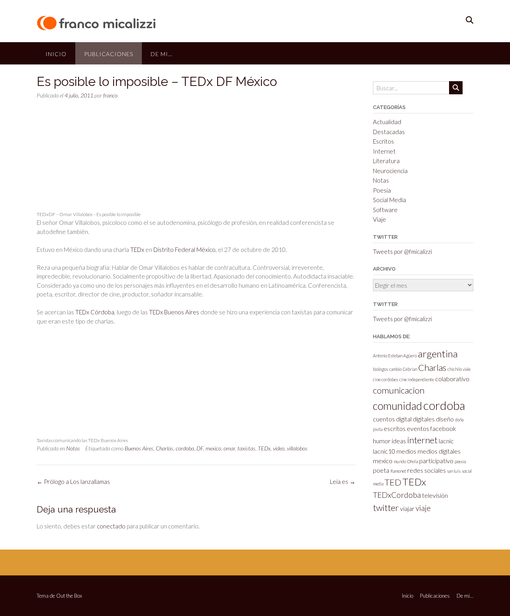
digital (404, 419)
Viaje (379, 219)
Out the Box (69, 596)
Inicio (56, 54)
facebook (443, 428)
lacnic (446, 440)
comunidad (397, 406)
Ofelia (412, 461)
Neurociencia (390, 170)
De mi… (162, 54)
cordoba (185, 448)
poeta (381, 470)
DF (199, 448)
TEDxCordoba (397, 494)
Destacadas (389, 131)
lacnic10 (384, 451)
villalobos (297, 448)
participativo (436, 460)
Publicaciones (108, 54)
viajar (407, 508)
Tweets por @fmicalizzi (402, 251)
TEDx (137, 249)
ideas (399, 440)
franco (110, 95)
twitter (386, 507)
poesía (460, 461)
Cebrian (410, 369)
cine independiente (416, 379)
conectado (111, 526)
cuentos (384, 419)
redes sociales (426, 470)
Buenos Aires (139, 448)
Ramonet (398, 471)
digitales (424, 419)
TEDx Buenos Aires (174, 312)
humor (381, 440)
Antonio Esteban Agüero (395, 355)
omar (229, 448)
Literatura (386, 160)
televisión (435, 495)
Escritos (383, 141)
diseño (445, 419)
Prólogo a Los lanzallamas (73, 481)
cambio (395, 369)
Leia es (342, 481)
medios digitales (439, 451)
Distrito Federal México (184, 249)
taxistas (246, 448)
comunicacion (398, 390)
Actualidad (387, 121)
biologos (380, 369)
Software (385, 209)
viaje (423, 508)
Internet (384, 151)
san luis (454, 471)
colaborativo (452, 378)
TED (392, 482)
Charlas (164, 448)
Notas (73, 448)
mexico (213, 448)
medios (406, 451)
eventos (418, 428)
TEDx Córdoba (94, 312)
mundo (400, 461)
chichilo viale (459, 369)
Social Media (389, 199)
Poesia (382, 190)
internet (422, 440)
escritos (395, 428)
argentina (438, 353)
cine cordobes (385, 379)
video (278, 448)
